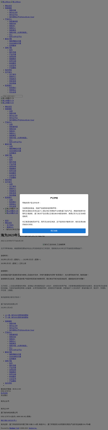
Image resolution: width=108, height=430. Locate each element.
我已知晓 (54, 231)
